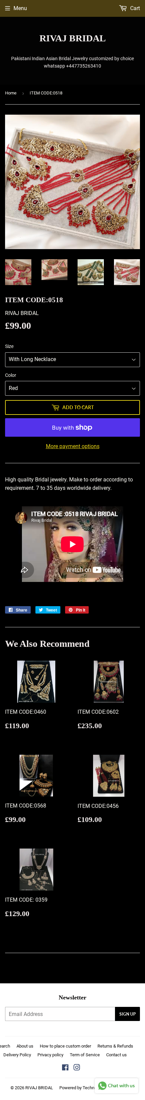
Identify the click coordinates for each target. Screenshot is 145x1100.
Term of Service (85, 1054)
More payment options (72, 446)
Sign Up (127, 1014)
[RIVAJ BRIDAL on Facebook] (65, 1068)
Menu (20, 8)
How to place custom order (65, 1046)
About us (25, 1046)
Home (11, 92)
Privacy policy (50, 1054)
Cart (134, 8)
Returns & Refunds (115, 1046)
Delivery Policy (17, 1054)
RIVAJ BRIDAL (72, 38)
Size (9, 346)
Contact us (116, 1054)
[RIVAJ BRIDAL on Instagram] (77, 1068)
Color (10, 375)
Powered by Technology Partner (89, 1087)
